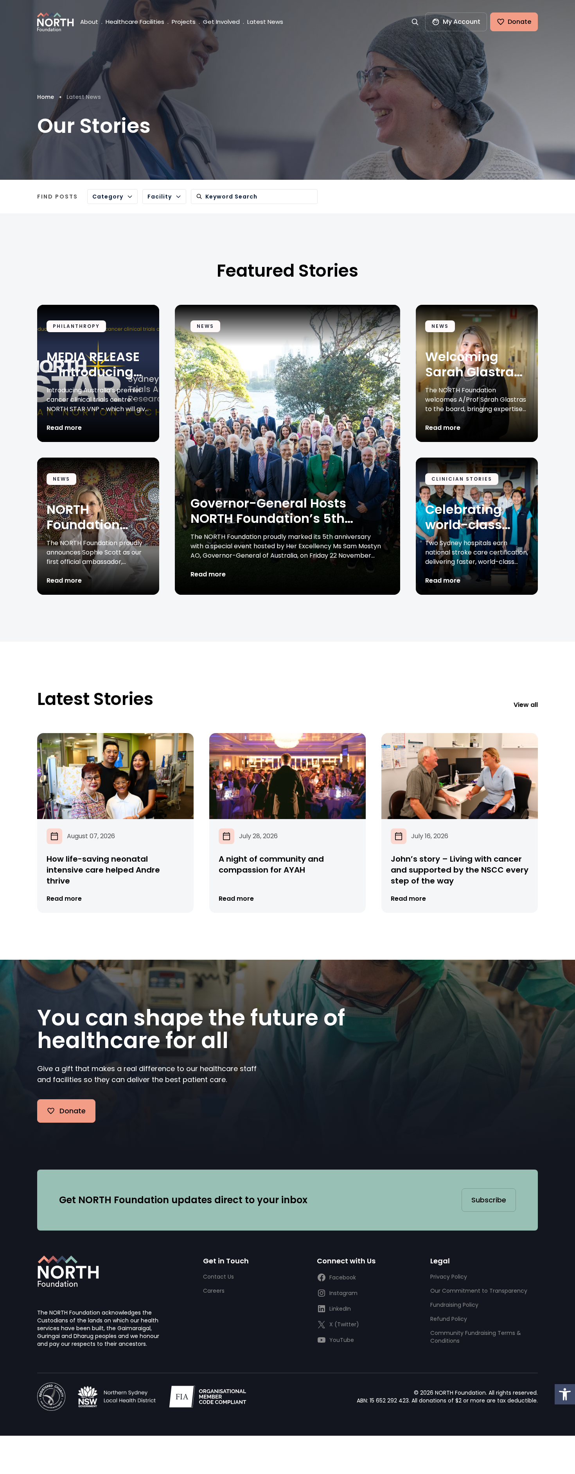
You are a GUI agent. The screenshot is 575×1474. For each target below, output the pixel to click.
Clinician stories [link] (461, 479)
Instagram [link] (343, 1293)
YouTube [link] (341, 1340)
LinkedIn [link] (340, 1309)
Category (107, 196)
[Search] (415, 22)
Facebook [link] (342, 1277)
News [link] (205, 326)
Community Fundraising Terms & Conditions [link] (475, 1337)
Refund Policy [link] (448, 1319)
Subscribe (488, 1200)
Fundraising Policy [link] (454, 1305)
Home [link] (45, 97)
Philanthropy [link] (76, 326)
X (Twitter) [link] (344, 1324)
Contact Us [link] (218, 1277)
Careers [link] (214, 1291)
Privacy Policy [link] (448, 1277)
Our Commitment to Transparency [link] (478, 1291)
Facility (159, 196)
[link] (565, 1394)
